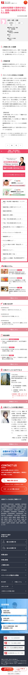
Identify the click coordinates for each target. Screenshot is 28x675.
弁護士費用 (4, 560)
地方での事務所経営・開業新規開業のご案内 (10, 627)
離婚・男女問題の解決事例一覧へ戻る (14, 151)
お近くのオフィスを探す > (14, 673)
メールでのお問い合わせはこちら (14, 175)
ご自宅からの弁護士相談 (7, 591)
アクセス (3, 570)
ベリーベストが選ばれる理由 (10, 575)
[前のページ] (7, 145)
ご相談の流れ (5, 565)
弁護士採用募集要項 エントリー (8, 619)
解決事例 (3, 582)
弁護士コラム (18, 582)
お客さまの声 (4, 586)
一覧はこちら (13, 298)
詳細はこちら (13, 401)
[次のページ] (20, 145)
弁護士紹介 (4, 555)
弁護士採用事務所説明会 (6, 612)
